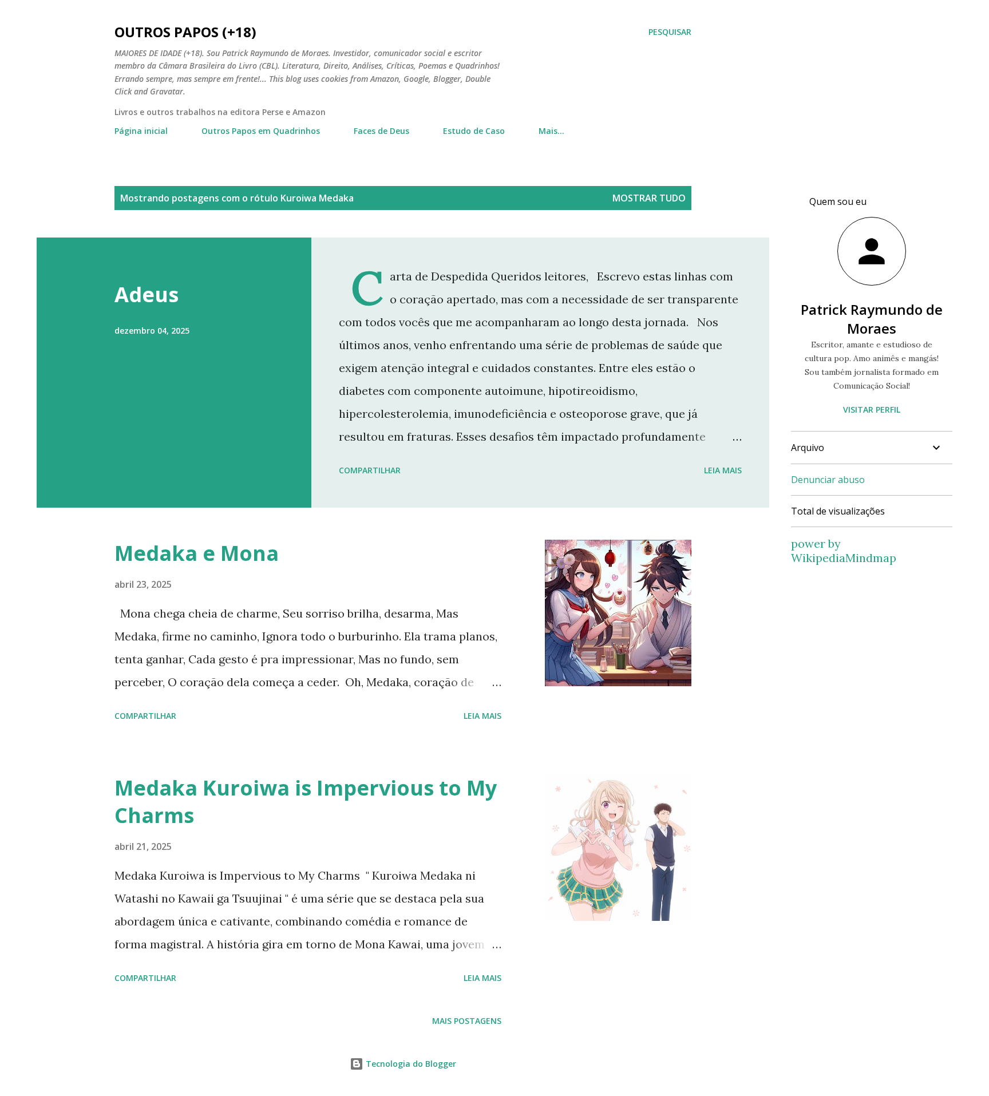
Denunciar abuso (828, 479)
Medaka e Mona (196, 553)
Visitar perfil (871, 409)
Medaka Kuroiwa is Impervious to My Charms (305, 801)
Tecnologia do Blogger (409, 1063)
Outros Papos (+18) (185, 31)
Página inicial (141, 130)
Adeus (146, 294)
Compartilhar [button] (370, 470)
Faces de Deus (381, 130)
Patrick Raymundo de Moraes (872, 319)
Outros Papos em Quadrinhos (260, 130)
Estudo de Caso (474, 130)
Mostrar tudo (649, 198)
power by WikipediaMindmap (843, 550)
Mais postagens (466, 1020)
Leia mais (723, 470)
